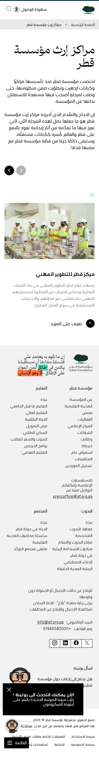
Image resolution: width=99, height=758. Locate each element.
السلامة (59, 744)
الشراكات (84, 432)
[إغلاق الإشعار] (9, 690)
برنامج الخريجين (35, 445)
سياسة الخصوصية (83, 744)
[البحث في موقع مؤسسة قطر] (8, 9)
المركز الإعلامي (80, 425)
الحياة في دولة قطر (31, 528)
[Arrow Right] (9, 170)
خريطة (87, 445)
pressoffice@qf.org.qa (72, 496)
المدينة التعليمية (78, 405)
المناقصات (83, 458)
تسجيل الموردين (78, 465)
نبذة (43, 399)
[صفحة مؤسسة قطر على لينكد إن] (65, 643)
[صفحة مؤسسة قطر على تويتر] (86, 643)
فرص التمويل (36, 425)
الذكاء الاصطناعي (78, 561)
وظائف (86, 438)
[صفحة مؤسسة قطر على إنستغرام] (54, 643)
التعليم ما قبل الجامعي (28, 405)
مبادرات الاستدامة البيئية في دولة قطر (72, 552)
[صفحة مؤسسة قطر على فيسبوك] (76, 643)
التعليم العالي (36, 412)
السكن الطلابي (35, 432)
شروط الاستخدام (83, 736)
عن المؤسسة (81, 399)
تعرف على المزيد (66, 323)
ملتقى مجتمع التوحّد (30, 548)
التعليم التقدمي (34, 452)
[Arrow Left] (21, 170)
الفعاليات (85, 418)
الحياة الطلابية (36, 418)
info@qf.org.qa (50, 621)
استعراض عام (81, 452)
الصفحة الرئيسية (83, 24)
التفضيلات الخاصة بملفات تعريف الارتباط (38, 736)
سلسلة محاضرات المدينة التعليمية (27, 538)
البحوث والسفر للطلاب (29, 438)
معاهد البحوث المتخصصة (81, 532)
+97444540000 (57, 628)
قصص (87, 412)
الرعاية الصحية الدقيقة (74, 568)
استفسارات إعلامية (35, 744)
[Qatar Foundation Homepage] (86, 9)
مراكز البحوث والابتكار (75, 541)
